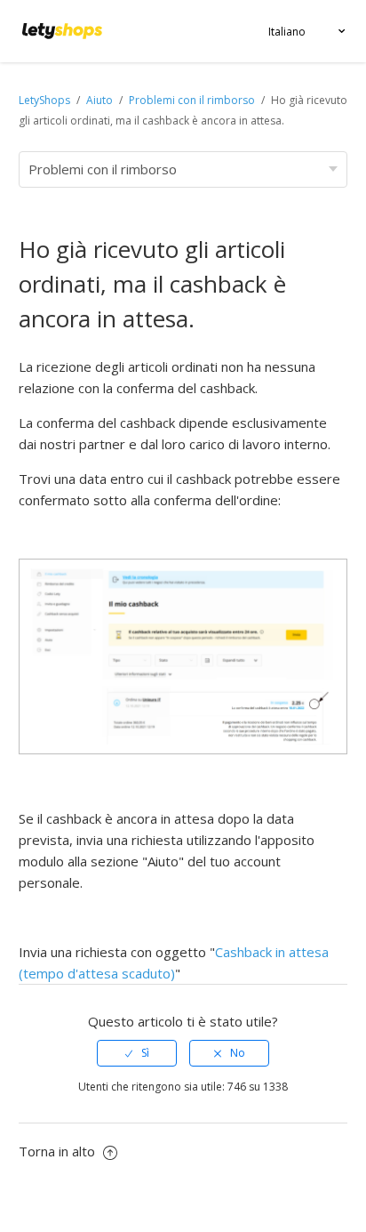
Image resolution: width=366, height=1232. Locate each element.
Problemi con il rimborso (192, 100)
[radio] (137, 1053)
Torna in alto (59, 1151)
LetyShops (44, 100)
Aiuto (100, 100)
